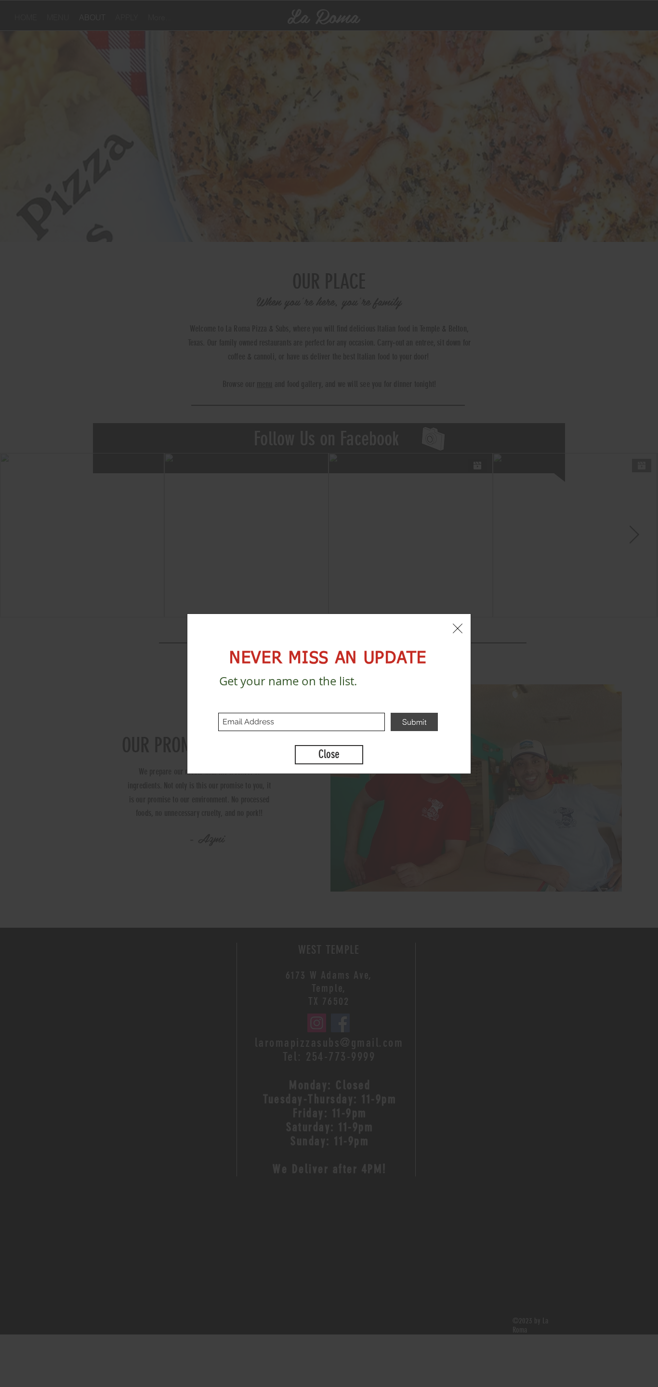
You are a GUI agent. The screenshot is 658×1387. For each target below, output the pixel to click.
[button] (457, 628)
